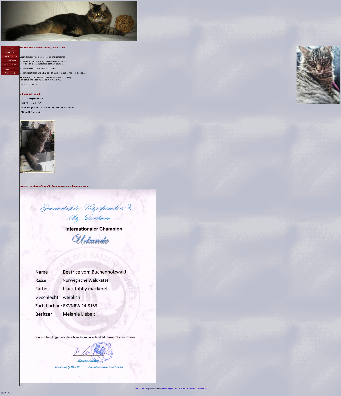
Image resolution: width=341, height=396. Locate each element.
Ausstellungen (167, 389)
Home (137, 389)
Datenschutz (201, 389)
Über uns (144, 389)
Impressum (190, 389)
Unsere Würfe (179, 389)
